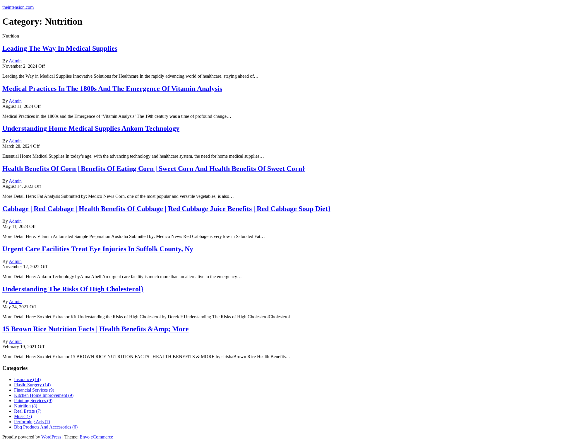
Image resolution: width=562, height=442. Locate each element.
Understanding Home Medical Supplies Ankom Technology (90, 128)
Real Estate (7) (27, 411)
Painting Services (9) (33, 400)
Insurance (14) (27, 379)
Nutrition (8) (25, 405)
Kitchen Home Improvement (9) (43, 395)
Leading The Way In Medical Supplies (59, 48)
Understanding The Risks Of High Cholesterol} (72, 289)
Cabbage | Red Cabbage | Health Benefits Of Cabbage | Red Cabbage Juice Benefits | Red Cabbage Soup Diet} (166, 208)
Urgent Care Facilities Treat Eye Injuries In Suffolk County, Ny (97, 249)
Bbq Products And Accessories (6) (46, 426)
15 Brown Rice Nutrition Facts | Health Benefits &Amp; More (95, 329)
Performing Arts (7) (32, 421)
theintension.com (18, 7)
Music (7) (23, 416)
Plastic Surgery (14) (32, 384)
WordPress (51, 436)
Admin (15, 60)
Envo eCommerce (96, 436)
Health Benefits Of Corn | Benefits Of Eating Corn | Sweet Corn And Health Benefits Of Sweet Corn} (153, 168)
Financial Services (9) (34, 389)
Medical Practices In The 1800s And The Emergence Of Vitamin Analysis (112, 88)
